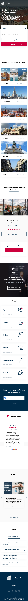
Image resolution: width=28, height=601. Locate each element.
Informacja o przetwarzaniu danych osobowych (14, 598)
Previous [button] (2, 498)
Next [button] (26, 498)
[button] (25, 4)
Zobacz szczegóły (14, 250)
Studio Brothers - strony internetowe (16, 599)
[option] (14, 495)
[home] (5, 3)
